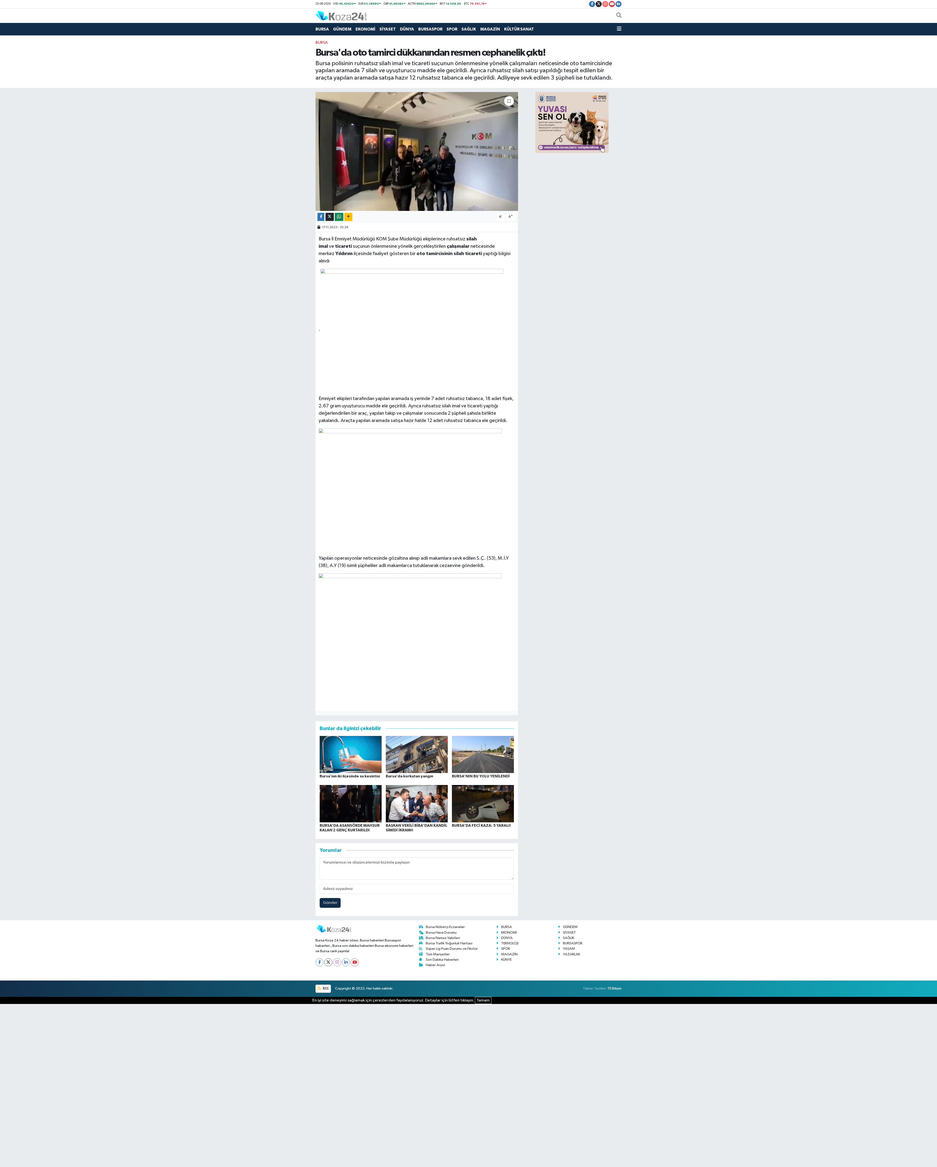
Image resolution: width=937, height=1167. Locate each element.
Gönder (330, 903)
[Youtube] (355, 962)
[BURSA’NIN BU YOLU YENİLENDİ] (483, 754)
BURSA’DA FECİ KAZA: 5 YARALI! (481, 825)
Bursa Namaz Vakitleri (443, 938)
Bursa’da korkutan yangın (409, 776)
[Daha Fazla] (348, 217)
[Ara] (618, 16)
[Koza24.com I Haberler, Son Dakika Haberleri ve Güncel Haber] (341, 15)
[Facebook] (320, 962)
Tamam (483, 1000)
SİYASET (387, 29)
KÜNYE (506, 959)
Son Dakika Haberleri (442, 959)
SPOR (452, 29)
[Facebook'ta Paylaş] (320, 217)
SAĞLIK (468, 29)
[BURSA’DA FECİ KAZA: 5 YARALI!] (483, 803)
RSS (325, 988)
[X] (328, 962)
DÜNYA (407, 29)
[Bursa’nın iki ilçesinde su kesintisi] (351, 754)
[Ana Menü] (619, 29)
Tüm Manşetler (438, 954)
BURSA (322, 29)
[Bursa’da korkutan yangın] (417, 754)
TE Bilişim (614, 988)
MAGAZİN (490, 29)
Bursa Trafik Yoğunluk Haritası (449, 943)
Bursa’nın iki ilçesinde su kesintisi (350, 776)
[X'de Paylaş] (330, 217)
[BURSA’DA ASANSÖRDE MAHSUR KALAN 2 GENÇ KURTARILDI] (351, 803)
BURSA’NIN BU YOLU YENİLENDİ (481, 776)
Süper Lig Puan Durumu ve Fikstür (452, 948)
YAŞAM (569, 948)
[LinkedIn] (346, 962)
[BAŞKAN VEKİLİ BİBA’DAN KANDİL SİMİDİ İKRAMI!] (417, 803)
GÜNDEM (342, 29)
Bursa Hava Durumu (441, 932)
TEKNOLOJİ (509, 943)
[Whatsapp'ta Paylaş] (339, 217)
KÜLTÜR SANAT (519, 29)
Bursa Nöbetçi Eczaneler (445, 927)
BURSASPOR (430, 29)
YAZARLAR (571, 954)
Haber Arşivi (435, 965)
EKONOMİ (365, 29)
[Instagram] (337, 962)
